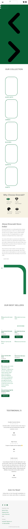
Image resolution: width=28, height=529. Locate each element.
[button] (14, 23)
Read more (18, 336)
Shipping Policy (5, 512)
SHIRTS (7, 187)
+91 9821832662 (6, 523)
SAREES (7, 119)
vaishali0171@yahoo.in (7, 521)
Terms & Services (6, 514)
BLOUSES (8, 142)
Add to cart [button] (5, 336)
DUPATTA (8, 164)
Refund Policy (5, 510)
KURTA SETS (9, 97)
